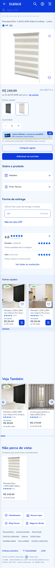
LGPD (43, 550)
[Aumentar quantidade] (18, 125)
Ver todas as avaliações (27, 264)
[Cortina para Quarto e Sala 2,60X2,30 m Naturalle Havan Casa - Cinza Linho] (41, 397)
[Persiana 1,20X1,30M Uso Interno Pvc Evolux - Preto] (14, 397)
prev (3, 402)
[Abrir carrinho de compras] (50, 4)
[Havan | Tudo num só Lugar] (15, 4)
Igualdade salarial (9, 541)
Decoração (13, 16)
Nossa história (8, 532)
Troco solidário (23, 541)
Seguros (25, 536)
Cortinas (23, 16)
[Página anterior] (4, 4)
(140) (14, 417)
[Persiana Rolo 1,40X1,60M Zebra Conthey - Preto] (8, 114)
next (51, 402)
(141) (15, 315)
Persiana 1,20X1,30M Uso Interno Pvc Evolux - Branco (40, 313)
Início (4, 16)
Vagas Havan (37, 532)
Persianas (33, 16)
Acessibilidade (30, 550)
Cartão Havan (35, 536)
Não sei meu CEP (13, 222)
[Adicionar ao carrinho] (22, 322)
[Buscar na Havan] (35, 4)
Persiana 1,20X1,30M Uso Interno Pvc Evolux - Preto (14, 313)
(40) (13, 489)
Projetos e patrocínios (39, 541)
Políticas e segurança (10, 550)
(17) (40, 417)
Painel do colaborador (11, 536)
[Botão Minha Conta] (42, 4)
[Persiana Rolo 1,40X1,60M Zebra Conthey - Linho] (14, 468)
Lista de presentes (23, 532)
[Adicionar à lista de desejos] (49, 77)
